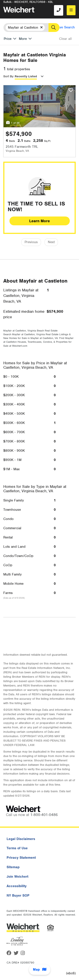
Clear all (65, 39)
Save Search (65, 27)
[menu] (71, 10)
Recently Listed (26, 76)
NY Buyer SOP (18, 895)
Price (7, 39)
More (23, 39)
